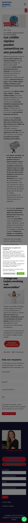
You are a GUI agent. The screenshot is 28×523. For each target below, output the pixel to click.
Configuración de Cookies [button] (9, 273)
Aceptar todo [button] (20, 273)
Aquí (14, 270)
